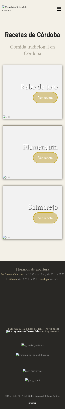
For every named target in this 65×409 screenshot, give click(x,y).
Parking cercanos (50, 332)
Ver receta (45, 97)
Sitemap (32, 402)
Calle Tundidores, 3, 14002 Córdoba (25, 329)
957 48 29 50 (52, 329)
